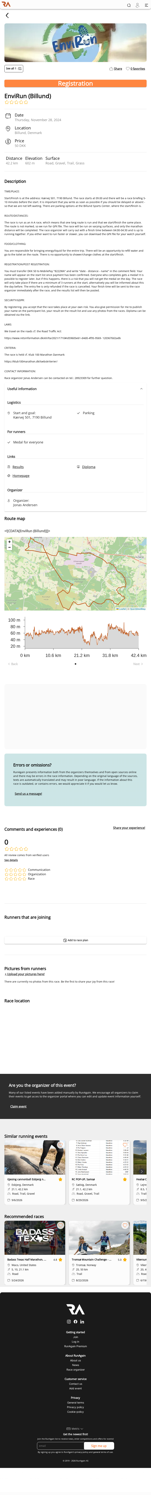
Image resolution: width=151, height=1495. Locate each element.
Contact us (75, 1383)
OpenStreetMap (138, 608)
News (75, 1365)
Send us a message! (28, 794)
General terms (75, 1402)
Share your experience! (129, 828)
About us (75, 1360)
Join (75, 1337)
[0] (137, 5)
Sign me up (99, 1446)
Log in (75, 1341)
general (96, 1452)
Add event (75, 1388)
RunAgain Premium (75, 1346)
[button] (75, 389)
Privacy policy (75, 1407)
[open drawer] (146, 5)
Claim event (18, 1106)
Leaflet (122, 608)
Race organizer (75, 1369)
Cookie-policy (75, 1411)
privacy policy (81, 1452)
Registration (75, 83)
